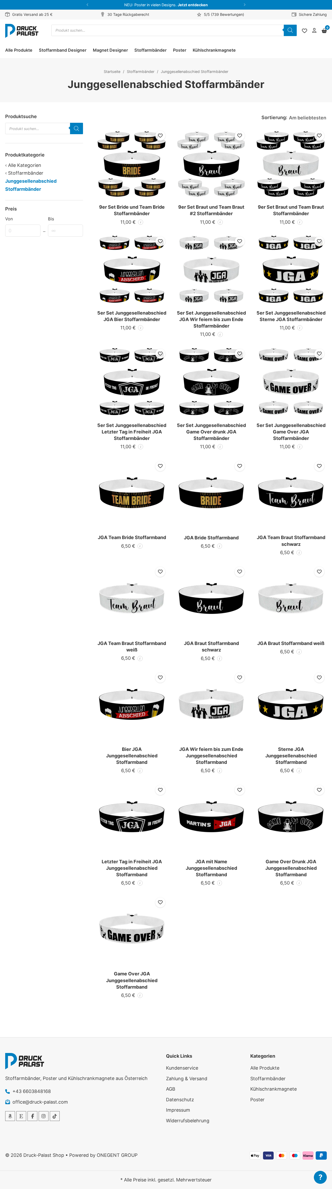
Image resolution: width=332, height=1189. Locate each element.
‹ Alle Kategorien (23, 165)
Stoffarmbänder (150, 50)
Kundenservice (182, 1068)
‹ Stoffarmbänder (24, 173)
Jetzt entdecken (193, 5)
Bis (51, 218)
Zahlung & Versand (186, 1078)
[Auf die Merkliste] (160, 136)
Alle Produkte (18, 50)
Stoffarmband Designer (62, 50)
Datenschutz (180, 1099)
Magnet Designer (110, 50)
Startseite (112, 71)
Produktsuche (21, 116)
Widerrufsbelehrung (187, 1120)
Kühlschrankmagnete (214, 50)
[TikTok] (55, 1116)
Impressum (178, 1110)
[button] (87, 4)
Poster (179, 50)
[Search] (290, 30)
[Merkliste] (304, 30)
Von (9, 218)
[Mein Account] (314, 31)
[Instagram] (44, 1116)
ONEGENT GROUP (117, 1155)
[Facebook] (32, 1116)
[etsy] (21, 1116)
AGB (170, 1089)
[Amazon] (10, 1116)
